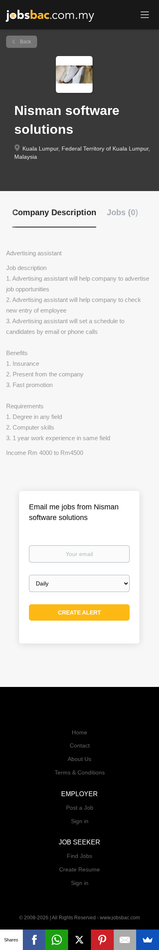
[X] (79, 940)
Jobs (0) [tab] (122, 212)
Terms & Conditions (80, 772)
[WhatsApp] (56, 940)
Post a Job (79, 807)
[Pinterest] (102, 940)
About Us (79, 759)
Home (79, 732)
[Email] (125, 940)
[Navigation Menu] (145, 14)
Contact (80, 745)
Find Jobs (79, 856)
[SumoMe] (147, 940)
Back (25, 42)
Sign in (79, 821)
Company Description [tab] (54, 212)
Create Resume (79, 869)
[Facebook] (34, 940)
